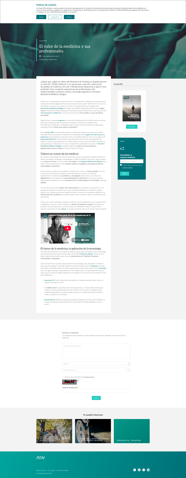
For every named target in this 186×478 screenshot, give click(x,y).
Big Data (95, 266)
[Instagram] (143, 469)
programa (61, 120)
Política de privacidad (62, 470)
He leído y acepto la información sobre (79, 377)
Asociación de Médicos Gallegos (52, 108)
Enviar (124, 174)
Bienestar (41, 422)
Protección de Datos (127, 167)
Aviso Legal (51, 470)
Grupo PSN (43, 41)
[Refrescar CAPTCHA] (77, 381)
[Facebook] (134, 469)
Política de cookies (41, 470)
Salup (64, 209)
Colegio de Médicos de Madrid (91, 161)
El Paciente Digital (86, 254)
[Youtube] (148, 469)
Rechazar (69, 17)
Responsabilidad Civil (48, 139)
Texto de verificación (70, 388)
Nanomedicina (49, 300)
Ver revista (132, 127)
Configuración (55, 17)
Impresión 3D (49, 280)
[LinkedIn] (139, 469)
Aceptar (41, 17)
